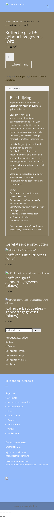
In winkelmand (18, 64)
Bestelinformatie (15, 406)
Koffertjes (17, 21)
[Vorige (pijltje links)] (1, 516)
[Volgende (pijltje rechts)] (4, 516)
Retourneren (13, 424)
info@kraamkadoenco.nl (17, 455)
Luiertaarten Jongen (15, 350)
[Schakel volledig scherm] (4, 512)
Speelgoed (10, 80)
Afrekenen (12, 397)
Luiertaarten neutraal (15, 359)
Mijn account (13, 415)
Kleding (9, 342)
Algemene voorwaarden (18, 402)
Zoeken (37, 330)
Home (8, 21)
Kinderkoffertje (38, 76)
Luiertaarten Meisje (14, 355)
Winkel (10, 428)
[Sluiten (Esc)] (10, 512)
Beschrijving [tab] (14, 88)
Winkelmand (13, 433)
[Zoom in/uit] (1, 512)
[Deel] (7, 512)
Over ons (11, 420)
